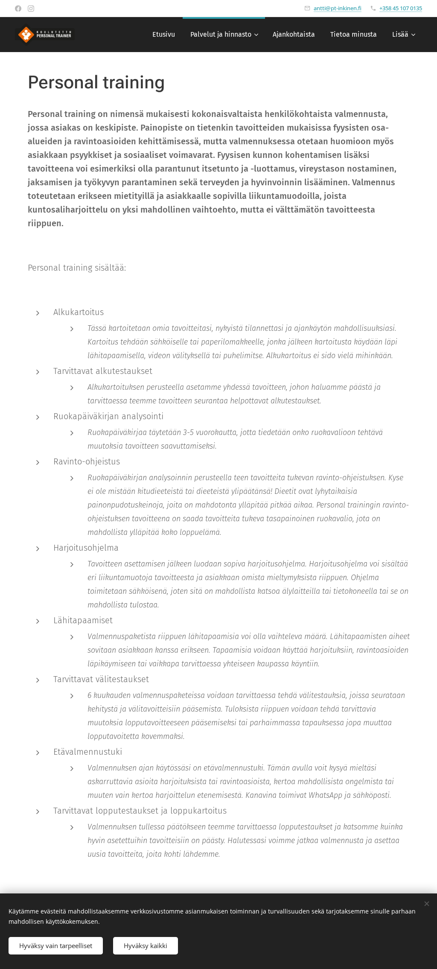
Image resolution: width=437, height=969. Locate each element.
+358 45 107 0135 (400, 8)
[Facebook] (18, 8)
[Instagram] (31, 8)
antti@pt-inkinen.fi (337, 8)
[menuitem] (164, 34)
